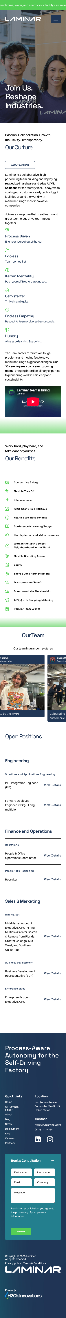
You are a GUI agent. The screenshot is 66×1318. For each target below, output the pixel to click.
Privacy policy (13, 1263)
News (8, 1124)
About (8, 1114)
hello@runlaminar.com (48, 1124)
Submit (21, 1231)
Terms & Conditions (34, 1263)
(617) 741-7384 (44, 1129)
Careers (9, 1138)
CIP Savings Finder (12, 1108)
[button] (56, 19)
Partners (10, 1143)
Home (8, 1102)
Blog (7, 1119)
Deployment (12, 1128)
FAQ (7, 1133)
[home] (23, 19)
